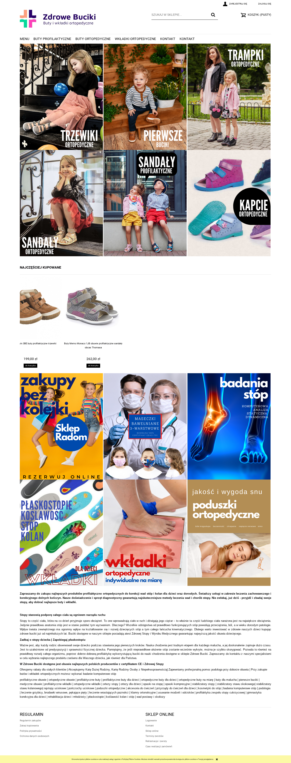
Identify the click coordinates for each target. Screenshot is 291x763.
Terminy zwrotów (154, 736)
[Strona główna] (58, 22)
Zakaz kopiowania (29, 725)
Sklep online (152, 731)
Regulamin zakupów (30, 720)
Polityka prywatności (31, 731)
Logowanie (151, 720)
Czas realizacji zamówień (159, 746)
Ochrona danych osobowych (34, 736)
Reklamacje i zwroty (156, 741)
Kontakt (150, 725)
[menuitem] (26, 39)
